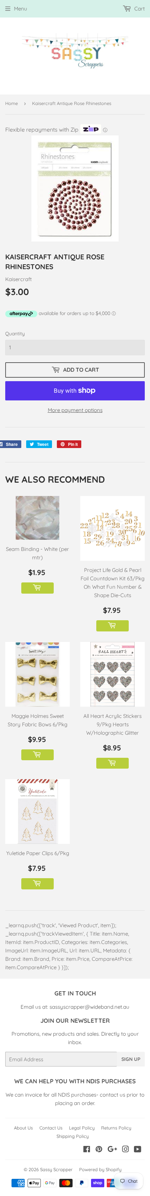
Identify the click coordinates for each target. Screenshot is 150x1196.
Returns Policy (116, 1128)
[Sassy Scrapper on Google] (112, 1150)
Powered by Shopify (100, 1169)
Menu (20, 8)
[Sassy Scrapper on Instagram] (125, 1150)
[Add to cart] (37, 588)
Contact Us (50, 1128)
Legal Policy (82, 1128)
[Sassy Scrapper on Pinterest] (99, 1150)
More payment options (75, 410)
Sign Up (130, 1059)
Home (11, 103)
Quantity (15, 333)
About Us (23, 1128)
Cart (139, 8)
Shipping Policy (73, 1136)
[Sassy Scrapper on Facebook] (86, 1150)
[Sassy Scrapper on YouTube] (137, 1150)
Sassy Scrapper (56, 1169)
